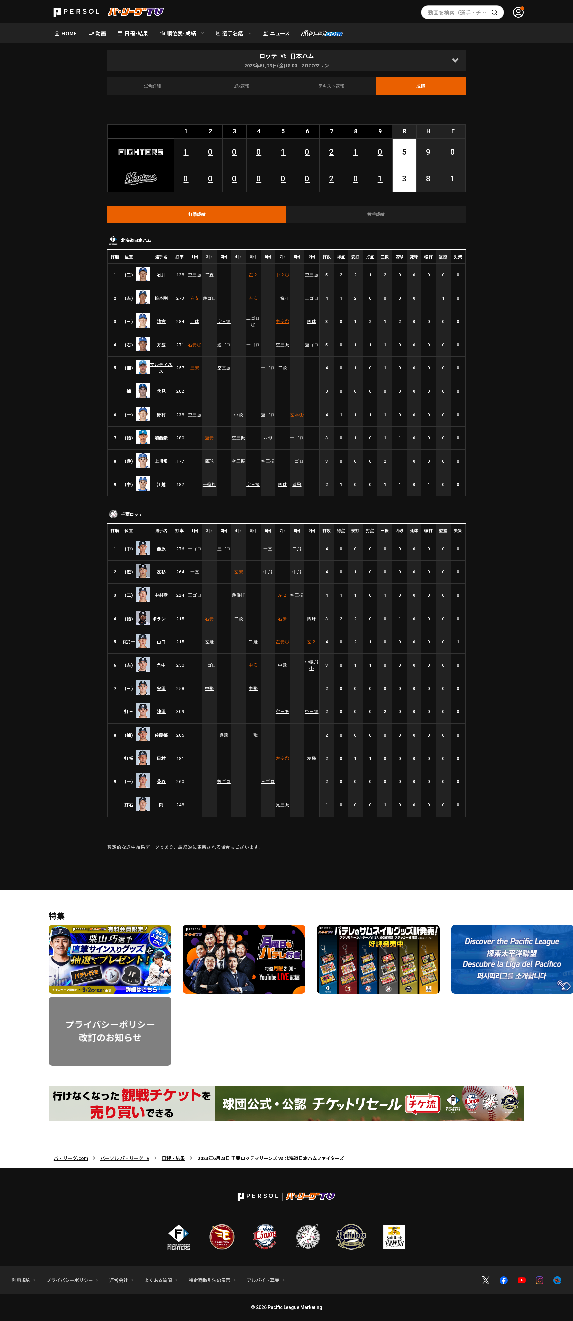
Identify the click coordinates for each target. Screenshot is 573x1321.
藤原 (161, 548)
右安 (194, 298)
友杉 (161, 571)
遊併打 (238, 595)
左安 (253, 298)
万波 (161, 344)
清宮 (161, 321)
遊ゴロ (209, 298)
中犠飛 (312, 665)
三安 (194, 367)
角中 (161, 665)
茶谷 (161, 781)
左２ (253, 274)
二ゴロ (253, 321)
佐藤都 (161, 735)
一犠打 (282, 298)
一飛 (253, 735)
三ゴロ (312, 298)
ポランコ (161, 618)
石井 (161, 274)
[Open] (455, 60)
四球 (194, 321)
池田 (161, 711)
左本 (297, 414)
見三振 (282, 804)
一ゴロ (253, 344)
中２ (282, 274)
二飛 (282, 367)
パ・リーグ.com (71, 1158)
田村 (161, 758)
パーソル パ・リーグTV (124, 1158)
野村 (161, 414)
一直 (267, 548)
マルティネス (161, 368)
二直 (209, 274)
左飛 (209, 641)
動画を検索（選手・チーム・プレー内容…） (466, 12)
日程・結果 (173, 1158)
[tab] (196, 214)
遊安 (209, 437)
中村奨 (161, 595)
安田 (161, 688)
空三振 (195, 274)
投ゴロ (224, 781)
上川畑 (161, 461)
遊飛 (296, 484)
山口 (161, 641)
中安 (282, 321)
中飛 (238, 414)
